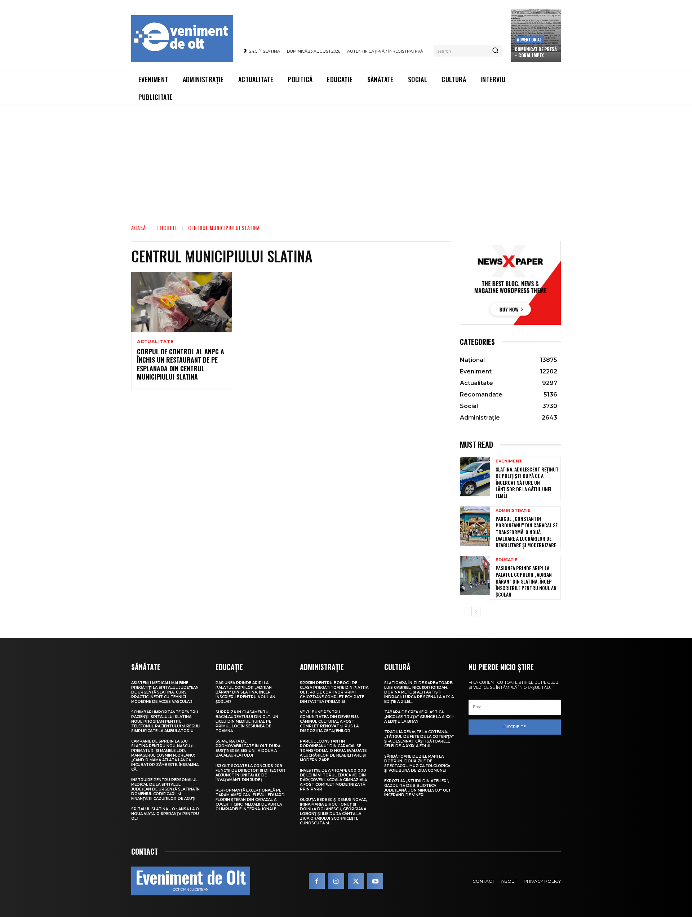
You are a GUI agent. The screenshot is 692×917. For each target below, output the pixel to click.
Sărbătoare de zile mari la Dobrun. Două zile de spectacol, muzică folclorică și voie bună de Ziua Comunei (417, 763)
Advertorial (529, 39)
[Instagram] (336, 881)
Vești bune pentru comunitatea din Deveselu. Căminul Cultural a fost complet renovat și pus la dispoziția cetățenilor (329, 721)
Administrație (513, 511)
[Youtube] (375, 881)
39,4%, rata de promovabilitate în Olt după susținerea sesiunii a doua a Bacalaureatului (248, 748)
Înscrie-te (515, 726)
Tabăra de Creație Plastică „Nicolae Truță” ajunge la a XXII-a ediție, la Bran (419, 717)
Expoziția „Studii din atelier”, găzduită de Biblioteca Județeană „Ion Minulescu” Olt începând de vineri (417, 788)
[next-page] (475, 611)
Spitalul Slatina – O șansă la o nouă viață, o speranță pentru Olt (165, 814)
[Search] (495, 51)
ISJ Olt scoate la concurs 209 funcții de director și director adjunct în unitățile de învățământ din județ (250, 772)
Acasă (138, 227)
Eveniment (509, 461)
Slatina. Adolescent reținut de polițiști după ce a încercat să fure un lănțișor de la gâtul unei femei (527, 482)
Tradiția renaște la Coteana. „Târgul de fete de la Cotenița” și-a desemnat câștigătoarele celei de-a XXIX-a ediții (419, 739)
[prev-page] (464, 611)
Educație (507, 560)
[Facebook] (317, 881)
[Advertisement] (346, 160)
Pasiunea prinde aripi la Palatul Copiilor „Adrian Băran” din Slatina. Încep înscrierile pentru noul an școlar (526, 581)
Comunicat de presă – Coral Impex (535, 52)
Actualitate (155, 342)
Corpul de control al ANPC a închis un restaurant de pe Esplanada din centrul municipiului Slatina (180, 364)
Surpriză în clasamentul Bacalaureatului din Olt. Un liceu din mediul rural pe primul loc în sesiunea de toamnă (247, 721)
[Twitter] (356, 881)
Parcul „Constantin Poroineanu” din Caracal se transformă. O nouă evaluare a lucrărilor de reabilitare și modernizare (527, 532)
